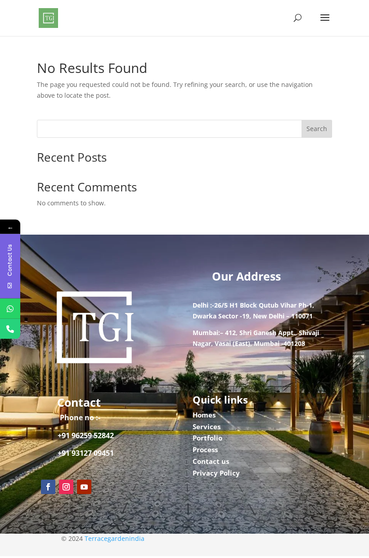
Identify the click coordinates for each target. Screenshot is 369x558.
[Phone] (10, 328)
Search (316, 128)
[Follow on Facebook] (48, 487)
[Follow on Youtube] (84, 487)
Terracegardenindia (114, 538)
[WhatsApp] (10, 308)
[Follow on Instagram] (66, 487)
